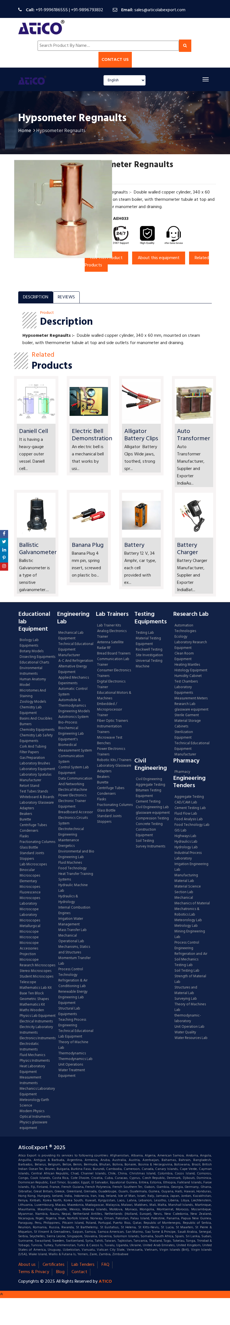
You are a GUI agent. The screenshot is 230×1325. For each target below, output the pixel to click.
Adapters (27, 808)
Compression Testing (152, 818)
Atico (105, 1281)
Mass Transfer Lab (72, 930)
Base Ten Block (32, 993)
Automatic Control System (73, 691)
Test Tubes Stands (34, 791)
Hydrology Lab (186, 847)
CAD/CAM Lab (185, 802)
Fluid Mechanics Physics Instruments (35, 1058)
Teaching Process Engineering (72, 1022)
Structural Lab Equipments (69, 1011)
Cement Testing (148, 802)
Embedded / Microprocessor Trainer (109, 709)
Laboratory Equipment (37, 769)
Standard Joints (32, 853)
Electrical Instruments (36, 1021)
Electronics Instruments (38, 1038)
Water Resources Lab (191, 1038)
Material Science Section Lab (187, 889)
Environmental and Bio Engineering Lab (76, 854)
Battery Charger (187, 548)
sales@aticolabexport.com (159, 10)
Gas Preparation (32, 758)
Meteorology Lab (188, 920)
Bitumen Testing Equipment (148, 793)
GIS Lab (180, 830)
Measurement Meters (191, 698)
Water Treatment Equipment (71, 1073)
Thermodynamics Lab (75, 1059)
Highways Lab (185, 836)
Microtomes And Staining (33, 693)
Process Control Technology (70, 972)
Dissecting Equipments (37, 657)
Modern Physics (32, 1111)
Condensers (29, 831)
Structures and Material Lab (185, 990)
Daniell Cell (33, 431)
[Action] (4, 534)
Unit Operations (70, 1065)
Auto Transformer (193, 435)
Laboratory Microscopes (30, 917)
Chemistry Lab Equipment (31, 710)
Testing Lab (145, 633)
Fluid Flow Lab (185, 814)
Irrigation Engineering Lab (191, 867)
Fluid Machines (70, 863)
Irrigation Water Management (70, 921)
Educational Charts (34, 662)
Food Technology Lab (192, 825)
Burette (25, 819)
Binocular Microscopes (30, 873)
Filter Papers (29, 752)
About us (27, 1264)
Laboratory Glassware (37, 803)
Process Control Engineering (186, 945)
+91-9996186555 (52, 10)
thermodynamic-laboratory (187, 1018)
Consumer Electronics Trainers (114, 673)
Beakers (26, 814)
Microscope (29, 937)
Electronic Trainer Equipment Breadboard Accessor (75, 806)
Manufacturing (186, 875)
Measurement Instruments (30, 1080)
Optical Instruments (35, 1117)
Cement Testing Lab (190, 808)
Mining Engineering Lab (189, 934)
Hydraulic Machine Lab (73, 888)
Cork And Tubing (33, 747)
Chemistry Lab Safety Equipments (36, 738)
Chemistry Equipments (37, 730)
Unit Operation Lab (189, 1027)
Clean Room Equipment (184, 656)
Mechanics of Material (192, 903)
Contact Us (115, 59)
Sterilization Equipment (183, 735)
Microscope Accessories (29, 945)
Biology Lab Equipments (29, 643)
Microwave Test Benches (109, 740)
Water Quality (185, 1032)
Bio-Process (67, 722)
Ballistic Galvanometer (38, 548)
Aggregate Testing (150, 785)
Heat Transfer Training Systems (75, 876)
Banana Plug (88, 545)
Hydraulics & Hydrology (68, 899)
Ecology (180, 637)
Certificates (54, 1264)
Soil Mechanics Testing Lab (186, 962)
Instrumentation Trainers (109, 729)
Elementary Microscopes (30, 884)
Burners (25, 724)
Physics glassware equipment (33, 1125)
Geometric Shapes (34, 999)
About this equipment (159, 258)
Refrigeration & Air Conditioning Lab (73, 983)
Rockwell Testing (149, 650)
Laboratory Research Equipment (190, 645)
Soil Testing (145, 841)
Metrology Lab (186, 926)
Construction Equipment (146, 832)
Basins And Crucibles (36, 719)
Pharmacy (182, 772)
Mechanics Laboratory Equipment (37, 1091)
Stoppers (27, 859)
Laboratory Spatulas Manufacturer (35, 777)
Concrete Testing (149, 824)
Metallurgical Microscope (30, 929)
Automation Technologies (185, 628)
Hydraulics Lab (185, 842)
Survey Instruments (150, 846)
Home (24, 131)
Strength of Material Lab (190, 979)
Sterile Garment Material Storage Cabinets (187, 721)
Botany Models (31, 651)
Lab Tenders (83, 1264)
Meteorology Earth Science (34, 1103)
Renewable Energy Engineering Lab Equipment (73, 997)
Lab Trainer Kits (109, 625)
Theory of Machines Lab (190, 1007)
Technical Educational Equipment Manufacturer (75, 649)
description (35, 297)
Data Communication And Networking (75, 781)
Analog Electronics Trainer (112, 634)
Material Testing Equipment (148, 641)
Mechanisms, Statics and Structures (74, 949)
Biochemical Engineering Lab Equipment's (71, 733)
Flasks (24, 836)
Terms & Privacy (33, 1272)
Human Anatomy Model (33, 682)
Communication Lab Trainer (113, 662)
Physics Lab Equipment (38, 1016)
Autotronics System (73, 717)
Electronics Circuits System (73, 820)
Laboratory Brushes (35, 763)
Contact (79, 1272)
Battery (134, 545)
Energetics (66, 846)
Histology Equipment (190, 670)
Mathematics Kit (32, 1005)
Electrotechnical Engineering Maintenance (71, 834)
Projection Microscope (29, 957)
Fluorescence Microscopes (30, 895)
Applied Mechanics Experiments (73, 680)
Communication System (71, 759)
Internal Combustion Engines (74, 910)
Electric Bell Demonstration (92, 435)
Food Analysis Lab (188, 819)
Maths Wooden (32, 1010)
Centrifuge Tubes (33, 825)
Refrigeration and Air (190, 954)
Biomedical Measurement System (75, 747)
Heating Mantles (187, 665)
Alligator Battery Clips (141, 435)
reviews (66, 297)
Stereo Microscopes (35, 971)
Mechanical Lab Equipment (71, 635)
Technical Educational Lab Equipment (75, 1034)
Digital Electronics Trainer (111, 684)
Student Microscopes (36, 977)
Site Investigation (149, 655)
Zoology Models (33, 702)
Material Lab (184, 881)
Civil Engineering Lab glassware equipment (153, 810)
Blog (60, 1272)
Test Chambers (186, 682)
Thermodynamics (72, 1053)
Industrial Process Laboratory (188, 855)
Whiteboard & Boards (37, 797)
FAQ (105, 1264)
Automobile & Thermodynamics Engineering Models (74, 705)
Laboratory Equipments (183, 690)
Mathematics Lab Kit (36, 988)
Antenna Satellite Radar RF (110, 645)
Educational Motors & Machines (114, 695)
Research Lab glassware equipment (191, 707)
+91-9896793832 (87, 10)
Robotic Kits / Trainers (114, 760)
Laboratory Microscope (29, 906)
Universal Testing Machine (149, 663)
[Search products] (185, 46)
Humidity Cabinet (188, 676)
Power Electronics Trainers (111, 751)
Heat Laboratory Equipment (32, 1069)
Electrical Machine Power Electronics (72, 792)
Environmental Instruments (31, 671)
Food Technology (72, 868)
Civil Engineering (149, 779)
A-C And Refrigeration (75, 661)
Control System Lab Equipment (73, 770)
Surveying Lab (185, 999)
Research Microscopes (37, 965)
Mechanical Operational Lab (71, 938)
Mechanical (183, 898)
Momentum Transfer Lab (74, 961)
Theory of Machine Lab (73, 1045)
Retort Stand (29, 786)
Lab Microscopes (33, 864)
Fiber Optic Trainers (112, 721)
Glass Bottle (29, 848)
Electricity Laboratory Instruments (36, 1030)
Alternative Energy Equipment (72, 669)
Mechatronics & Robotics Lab (186, 912)
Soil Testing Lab (186, 971)
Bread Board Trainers (113, 653)
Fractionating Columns (37, 842)
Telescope (28, 982)
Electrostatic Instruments (29, 1046)
